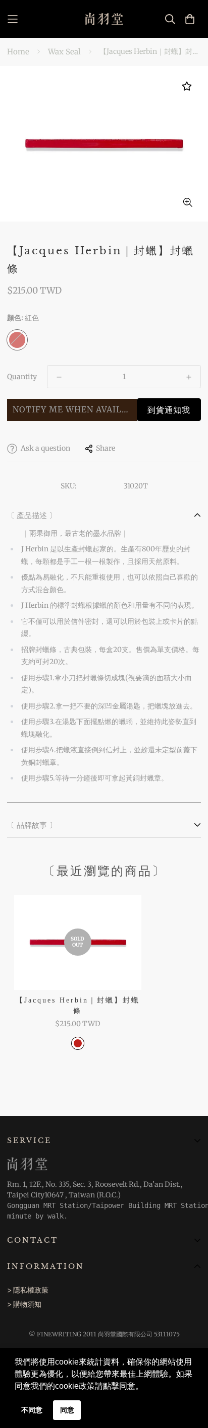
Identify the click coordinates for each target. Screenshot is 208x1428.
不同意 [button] (31, 1410)
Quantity (22, 376)
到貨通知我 (168, 410)
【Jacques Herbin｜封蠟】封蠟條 (78, 1005)
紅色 (17, 340)
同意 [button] (67, 1410)
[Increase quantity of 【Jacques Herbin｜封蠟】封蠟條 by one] (188, 377)
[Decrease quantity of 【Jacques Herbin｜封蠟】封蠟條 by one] (59, 377)
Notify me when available (75, 409)
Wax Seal (64, 51)
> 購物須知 (24, 1304)
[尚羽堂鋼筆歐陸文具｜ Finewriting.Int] (104, 19)
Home (18, 51)
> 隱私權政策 (27, 1290)
